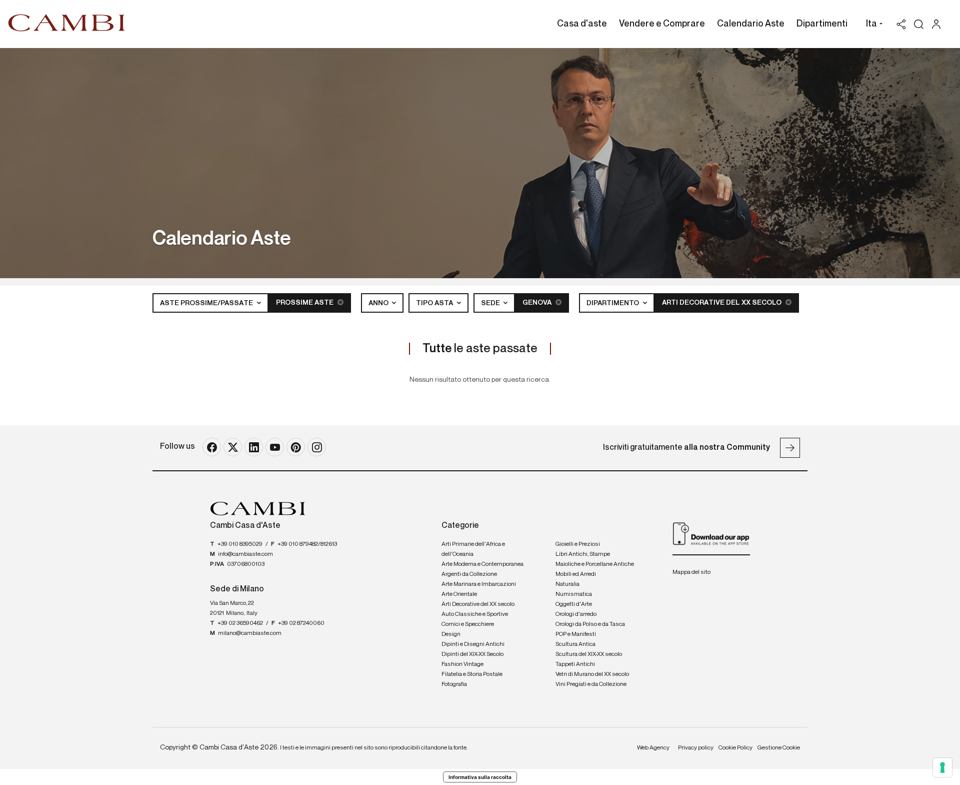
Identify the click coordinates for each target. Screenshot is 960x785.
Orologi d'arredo (576, 614)
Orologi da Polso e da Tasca (590, 624)
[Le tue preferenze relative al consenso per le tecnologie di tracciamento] (942, 767)
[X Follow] (233, 447)
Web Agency (653, 748)
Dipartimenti (822, 24)
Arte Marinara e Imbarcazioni (479, 584)
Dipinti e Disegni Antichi (473, 644)
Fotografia (454, 684)
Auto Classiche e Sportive (475, 614)
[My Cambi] (939, 24)
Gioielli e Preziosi (578, 544)
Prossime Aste (305, 302)
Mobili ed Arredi (576, 574)
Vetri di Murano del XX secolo (592, 674)
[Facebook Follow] (211, 447)
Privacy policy (696, 748)
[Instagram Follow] (317, 447)
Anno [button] (379, 303)
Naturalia (568, 584)
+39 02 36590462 (240, 623)
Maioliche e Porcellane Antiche (595, 564)
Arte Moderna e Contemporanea (483, 564)
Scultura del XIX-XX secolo (589, 654)
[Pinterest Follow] (295, 447)
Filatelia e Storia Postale (472, 674)
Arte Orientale (459, 594)
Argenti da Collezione (469, 574)
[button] (872, 25)
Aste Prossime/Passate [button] (207, 303)
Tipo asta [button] (435, 303)
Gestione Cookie (779, 748)
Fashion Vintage (463, 664)
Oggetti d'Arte (574, 604)
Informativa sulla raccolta (480, 777)
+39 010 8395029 (240, 544)
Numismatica (574, 594)
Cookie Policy (735, 748)
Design (451, 634)
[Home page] (67, 23)
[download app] (711, 533)
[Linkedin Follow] (253, 447)
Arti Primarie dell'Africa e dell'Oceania (473, 549)
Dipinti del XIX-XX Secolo (473, 654)
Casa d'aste (582, 24)
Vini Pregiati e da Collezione (591, 684)
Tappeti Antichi (575, 664)
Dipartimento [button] (613, 303)
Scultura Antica (576, 644)
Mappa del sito (691, 572)
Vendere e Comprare (662, 24)
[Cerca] (919, 24)
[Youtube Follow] (275, 447)
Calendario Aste (750, 24)
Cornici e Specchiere (468, 624)
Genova (537, 302)
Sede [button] (491, 303)
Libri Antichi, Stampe (583, 554)
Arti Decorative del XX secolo (722, 302)
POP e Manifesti (576, 634)
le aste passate (480, 349)
